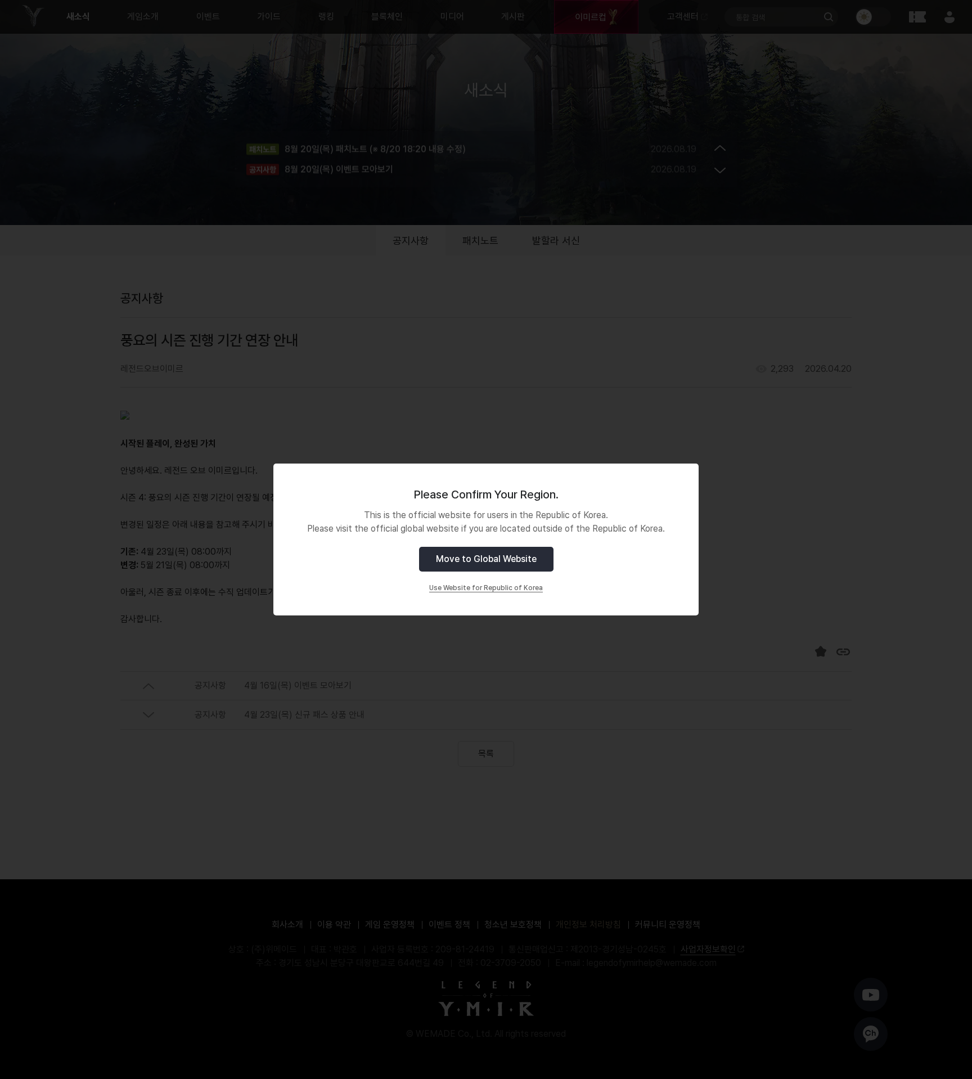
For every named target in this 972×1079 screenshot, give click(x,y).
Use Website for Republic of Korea (486, 588)
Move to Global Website (486, 559)
